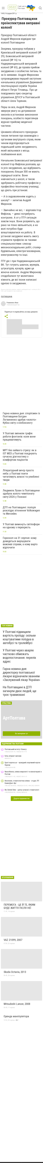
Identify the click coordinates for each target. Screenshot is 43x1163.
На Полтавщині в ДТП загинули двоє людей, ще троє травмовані (19, 690)
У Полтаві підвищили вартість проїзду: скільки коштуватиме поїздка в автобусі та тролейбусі (19, 637)
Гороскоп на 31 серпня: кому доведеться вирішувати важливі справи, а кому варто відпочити (20, 542)
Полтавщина (6, 297)
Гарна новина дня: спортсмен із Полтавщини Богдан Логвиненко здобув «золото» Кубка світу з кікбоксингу (21, 418)
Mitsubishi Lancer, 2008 (17, 1004)
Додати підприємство (22, 798)
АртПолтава (14, 718)
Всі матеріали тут (21, 733)
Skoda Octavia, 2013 (15, 972)
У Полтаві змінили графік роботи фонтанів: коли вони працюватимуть (19, 436)
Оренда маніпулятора (16, 1016)
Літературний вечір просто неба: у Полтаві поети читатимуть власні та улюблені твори (21, 475)
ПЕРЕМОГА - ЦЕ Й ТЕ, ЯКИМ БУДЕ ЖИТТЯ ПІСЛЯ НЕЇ (19, 906)
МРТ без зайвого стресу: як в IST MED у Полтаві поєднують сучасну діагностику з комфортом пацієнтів (20, 455)
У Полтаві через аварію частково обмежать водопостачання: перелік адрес (19, 655)
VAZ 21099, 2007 (13, 940)
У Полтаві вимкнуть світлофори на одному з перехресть (21, 526)
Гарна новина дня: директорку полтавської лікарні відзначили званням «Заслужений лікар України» (21, 674)
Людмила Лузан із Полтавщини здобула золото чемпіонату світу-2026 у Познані (21, 493)
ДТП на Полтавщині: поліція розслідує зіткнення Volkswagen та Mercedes (21, 510)
